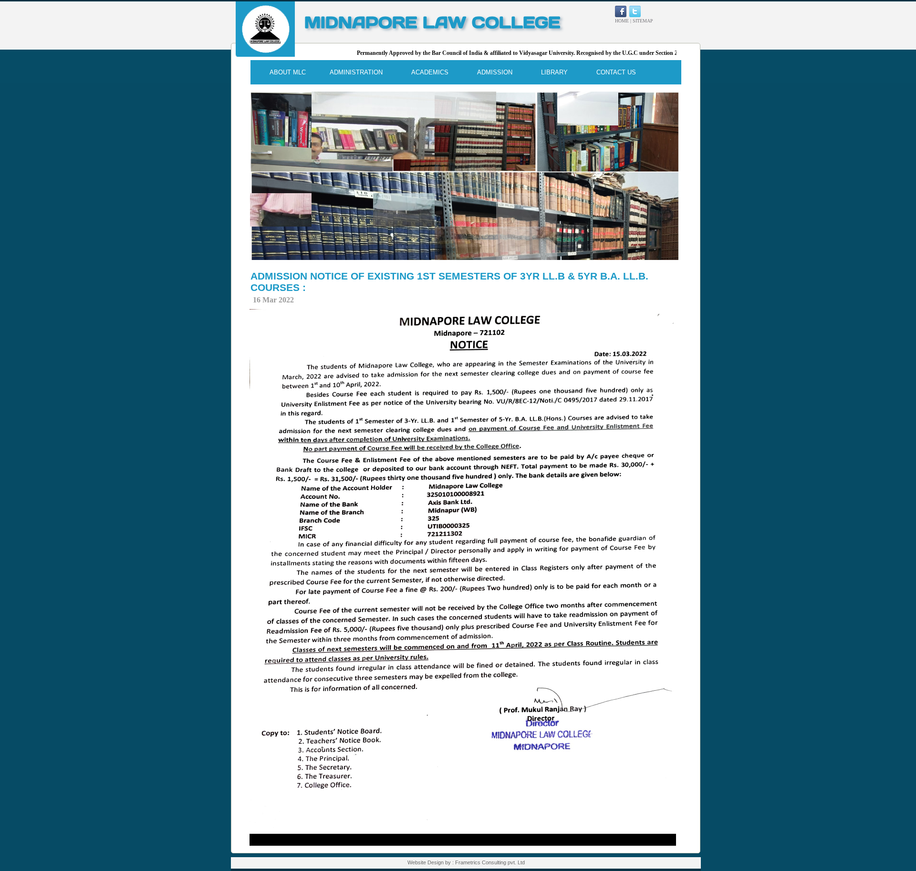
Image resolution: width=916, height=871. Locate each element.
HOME (622, 20)
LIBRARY (554, 72)
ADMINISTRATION (356, 72)
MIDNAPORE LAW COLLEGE (432, 22)
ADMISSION (494, 72)
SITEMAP (643, 20)
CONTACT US (616, 72)
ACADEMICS (429, 72)
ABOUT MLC (288, 72)
